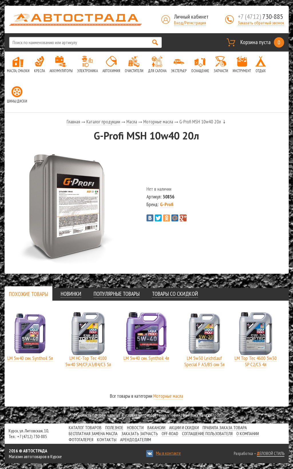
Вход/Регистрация (190, 22)
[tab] (28, 294)
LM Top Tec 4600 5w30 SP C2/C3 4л (256, 361)
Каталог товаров (85, 427)
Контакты (106, 439)
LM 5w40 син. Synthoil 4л (146, 358)
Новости (135, 427)
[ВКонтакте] (149, 218)
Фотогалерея (81, 439)
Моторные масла (158, 122)
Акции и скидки (184, 427)
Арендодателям (135, 439)
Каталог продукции (103, 122)
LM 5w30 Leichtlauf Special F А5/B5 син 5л (204, 361)
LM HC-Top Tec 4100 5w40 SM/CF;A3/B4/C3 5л (88, 361)
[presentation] (28, 294)
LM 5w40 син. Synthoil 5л (30, 358)
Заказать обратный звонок (261, 22)
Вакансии (156, 427)
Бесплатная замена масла (93, 433)
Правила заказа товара (225, 427)
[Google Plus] (183, 218)
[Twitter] (158, 218)
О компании (247, 433)
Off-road (170, 433)
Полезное (114, 427)
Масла (131, 122)
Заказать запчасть (139, 433)
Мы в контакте (168, 453)
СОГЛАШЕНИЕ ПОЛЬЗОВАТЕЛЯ (207, 433)
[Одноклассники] (166, 218)
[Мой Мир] (174, 218)
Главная (73, 122)
